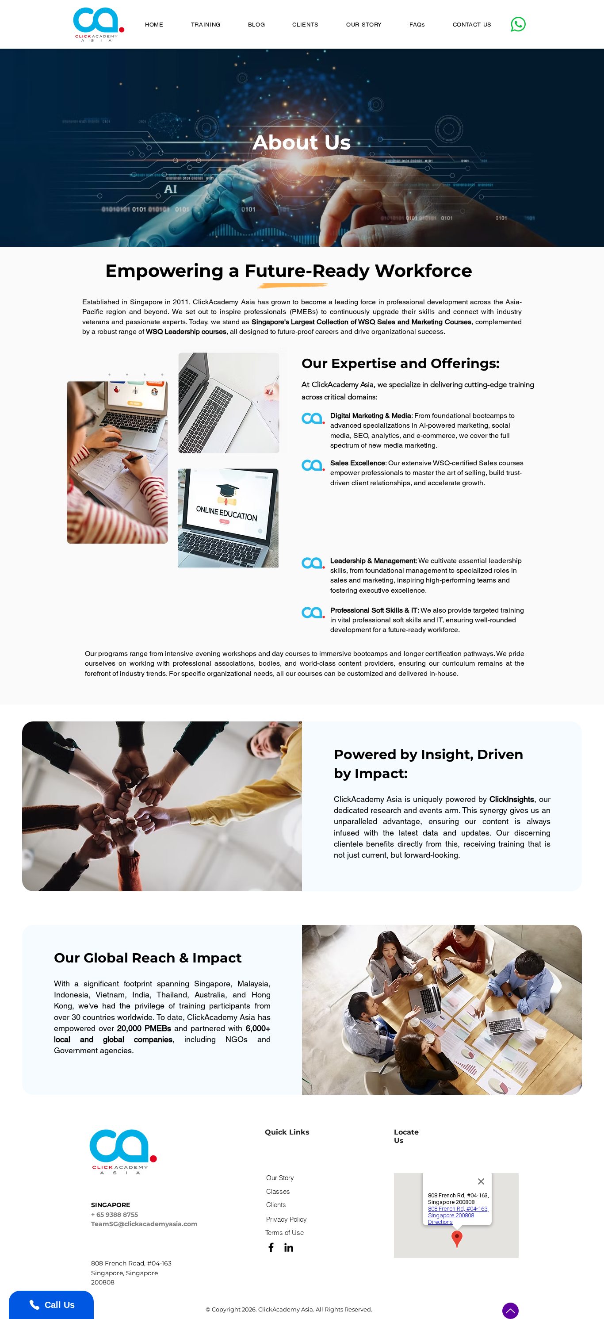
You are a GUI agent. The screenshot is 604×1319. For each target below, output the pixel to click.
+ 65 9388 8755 (114, 1215)
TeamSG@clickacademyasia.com (144, 1224)
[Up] (510, 1311)
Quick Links (287, 1132)
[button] (206, 24)
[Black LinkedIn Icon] (289, 1247)
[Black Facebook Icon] (271, 1247)
